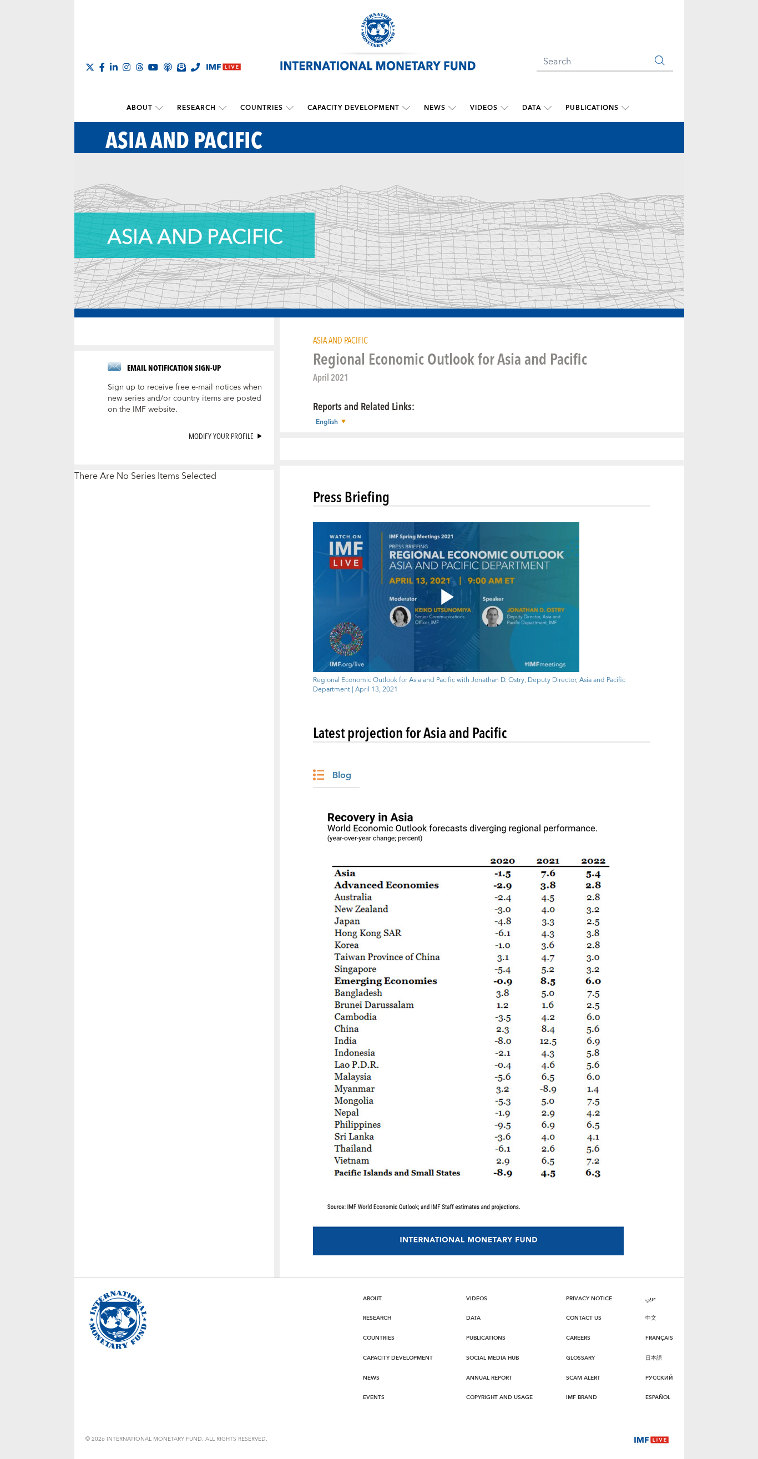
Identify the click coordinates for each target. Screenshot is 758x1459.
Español (657, 1397)
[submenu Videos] (504, 108)
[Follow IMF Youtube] (153, 67)
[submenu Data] (547, 108)
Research (196, 108)
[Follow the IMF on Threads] (139, 67)
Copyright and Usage (499, 1397)
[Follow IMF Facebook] (102, 67)
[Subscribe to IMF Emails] (181, 67)
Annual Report (489, 1378)
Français (659, 1338)
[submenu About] (159, 108)
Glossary (580, 1358)
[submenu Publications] (625, 108)
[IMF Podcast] (167, 67)
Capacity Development (353, 108)
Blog (341, 775)
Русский (659, 1378)
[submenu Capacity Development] (406, 108)
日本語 (653, 1358)
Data (531, 108)
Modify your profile (221, 436)
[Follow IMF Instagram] (126, 67)
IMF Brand (581, 1397)
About (140, 108)
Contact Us (584, 1318)
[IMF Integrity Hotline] (195, 67)
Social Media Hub (492, 1358)
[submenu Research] (222, 108)
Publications (592, 108)
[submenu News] (452, 108)
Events (374, 1397)
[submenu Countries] (289, 108)
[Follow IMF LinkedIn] (114, 67)
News (435, 108)
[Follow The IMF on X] (89, 67)
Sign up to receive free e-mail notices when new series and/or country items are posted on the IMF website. (185, 398)
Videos (484, 108)
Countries (261, 108)
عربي (650, 1299)
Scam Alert (583, 1378)
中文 (650, 1318)
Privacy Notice (589, 1299)
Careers (578, 1338)
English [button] (327, 422)
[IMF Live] (651, 1438)
